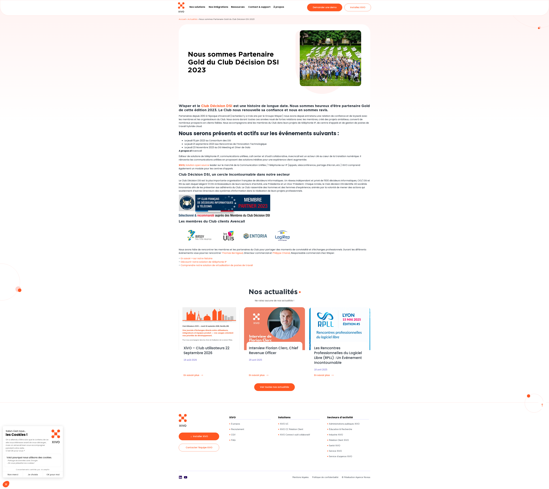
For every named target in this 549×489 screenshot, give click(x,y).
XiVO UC (284, 424)
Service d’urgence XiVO (340, 456)
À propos (235, 424)
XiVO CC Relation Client (291, 429)
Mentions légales (300, 477)
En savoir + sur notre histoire (196, 258)
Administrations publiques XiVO (344, 424)
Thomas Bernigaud (232, 253)
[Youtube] (185, 477)
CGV (233, 435)
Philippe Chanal (281, 253)
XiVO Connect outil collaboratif (295, 435)
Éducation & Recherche (340, 429)
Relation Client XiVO (339, 440)
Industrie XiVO (336, 435)
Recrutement (237, 429)
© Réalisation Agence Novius (356, 477)
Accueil (182, 19)
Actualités (192, 19)
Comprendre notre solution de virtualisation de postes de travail (217, 265)
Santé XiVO (334, 445)
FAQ (233, 440)
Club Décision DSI (216, 106)
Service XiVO (335, 451)
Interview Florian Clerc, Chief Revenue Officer (273, 350)
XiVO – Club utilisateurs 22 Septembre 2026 (206, 350)
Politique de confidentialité (325, 477)
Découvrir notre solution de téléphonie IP (204, 262)
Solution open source (197, 165)
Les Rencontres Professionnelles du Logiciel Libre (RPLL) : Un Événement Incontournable (338, 355)
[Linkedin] (180, 477)
